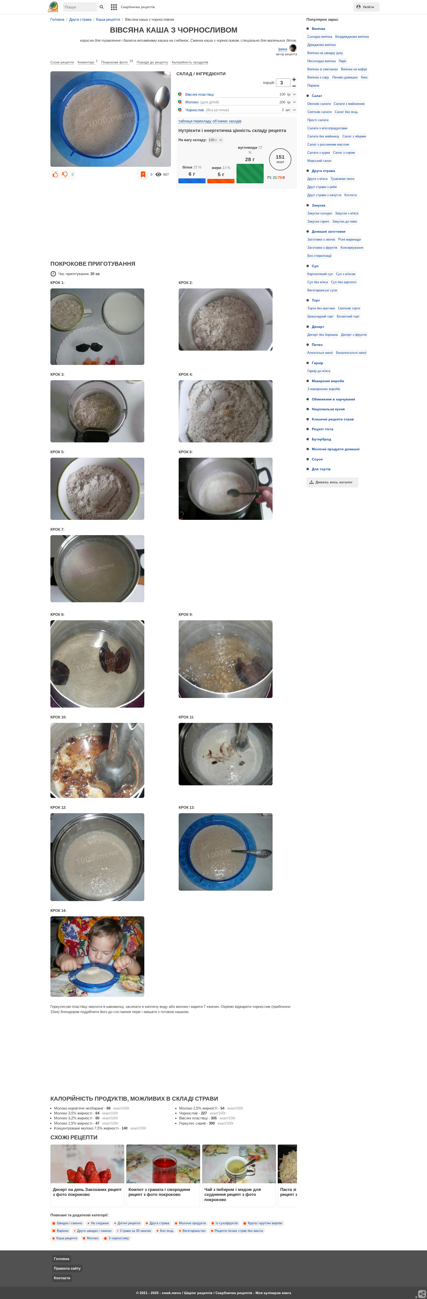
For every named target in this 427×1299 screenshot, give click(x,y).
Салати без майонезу (323, 136)
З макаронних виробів (323, 389)
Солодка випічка (319, 36)
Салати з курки (318, 152)
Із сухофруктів (227, 1223)
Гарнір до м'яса (318, 371)
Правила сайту (67, 1268)
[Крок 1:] (109, 326)
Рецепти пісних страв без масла (239, 1231)
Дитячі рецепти (129, 1223)
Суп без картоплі (343, 282)
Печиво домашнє (345, 77)
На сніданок (100, 1223)
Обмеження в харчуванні (333, 399)
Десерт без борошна (322, 335)
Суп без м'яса (317, 282)
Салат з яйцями (354, 136)
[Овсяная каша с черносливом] (110, 119)
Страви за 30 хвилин (135, 1231)
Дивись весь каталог (334, 482)
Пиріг (342, 61)
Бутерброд (321, 439)
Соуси (317, 459)
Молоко (92, 1238)
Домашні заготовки (328, 231)
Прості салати (317, 120)
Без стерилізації (319, 256)
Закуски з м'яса (346, 213)
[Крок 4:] (238, 411)
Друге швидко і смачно (94, 1231)
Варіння (62, 1231)
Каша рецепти (66, 1238)
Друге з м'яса (317, 179)
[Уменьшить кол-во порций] (294, 86)
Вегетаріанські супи (322, 290)
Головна (61, 1259)
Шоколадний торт (320, 316)
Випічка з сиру (318, 77)
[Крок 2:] (238, 319)
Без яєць (166, 1231)
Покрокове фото (117, 61)
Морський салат (319, 161)
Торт (316, 300)
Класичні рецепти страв (333, 419)
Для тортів (321, 469)
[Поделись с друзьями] (422, 1294)
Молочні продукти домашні (336, 449)
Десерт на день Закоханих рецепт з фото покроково (87, 1192)
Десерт (318, 327)
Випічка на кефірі (354, 69)
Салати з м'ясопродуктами (327, 128)
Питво (317, 345)
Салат (317, 96)
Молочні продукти (192, 1223)
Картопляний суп (320, 274)
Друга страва (323, 171)
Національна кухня (328, 409)
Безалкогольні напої (351, 353)
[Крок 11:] (238, 754)
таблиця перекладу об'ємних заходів (209, 121)
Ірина (282, 49)
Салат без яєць (346, 112)
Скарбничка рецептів (138, 7)
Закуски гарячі (318, 221)
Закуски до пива (344, 221)
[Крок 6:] (238, 489)
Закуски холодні (319, 213)
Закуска (318, 205)
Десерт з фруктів (354, 335)
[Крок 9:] (238, 659)
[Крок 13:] (238, 852)
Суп (315, 266)
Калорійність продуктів (190, 62)
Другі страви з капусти (324, 195)
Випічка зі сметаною (322, 69)
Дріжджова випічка (321, 45)
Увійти (368, 7)
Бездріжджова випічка (352, 36)
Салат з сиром (344, 152)
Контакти (62, 1278)
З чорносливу (118, 1238)
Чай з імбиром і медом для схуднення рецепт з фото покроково (232, 1194)
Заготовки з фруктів (322, 247)
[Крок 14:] (109, 956)
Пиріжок (313, 85)
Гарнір (317, 363)
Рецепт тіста (322, 429)
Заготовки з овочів (321, 239)
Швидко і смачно (69, 1223)
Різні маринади (349, 239)
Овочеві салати (319, 104)
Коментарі (88, 61)
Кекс (364, 77)
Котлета (350, 195)
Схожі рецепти (62, 62)
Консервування (352, 247)
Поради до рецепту (152, 62)
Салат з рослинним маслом (328, 144)
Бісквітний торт (348, 316)
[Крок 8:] (109, 664)
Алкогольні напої (320, 353)
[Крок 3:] (109, 411)
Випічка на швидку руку (325, 53)
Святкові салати (319, 112)
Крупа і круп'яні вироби (265, 1223)
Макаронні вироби (328, 381)
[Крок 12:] (109, 857)
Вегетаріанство (194, 1231)
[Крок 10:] (109, 760)
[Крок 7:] (109, 568)
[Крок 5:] (109, 489)
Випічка (318, 29)
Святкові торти (349, 308)
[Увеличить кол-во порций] (294, 79)
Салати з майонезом (349, 104)
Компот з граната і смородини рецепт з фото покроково (159, 1192)
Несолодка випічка (321, 61)
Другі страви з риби (322, 187)
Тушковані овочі (342, 179)
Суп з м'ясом (345, 274)
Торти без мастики (321, 308)
